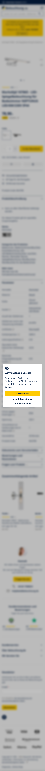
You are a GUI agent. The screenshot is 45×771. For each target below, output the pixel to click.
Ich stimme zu (22, 393)
